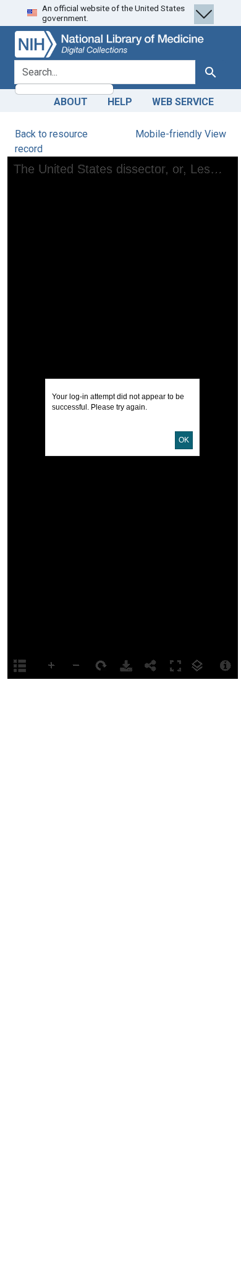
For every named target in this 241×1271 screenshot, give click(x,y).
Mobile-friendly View (180, 134)
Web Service (183, 102)
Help (120, 102)
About (71, 102)
